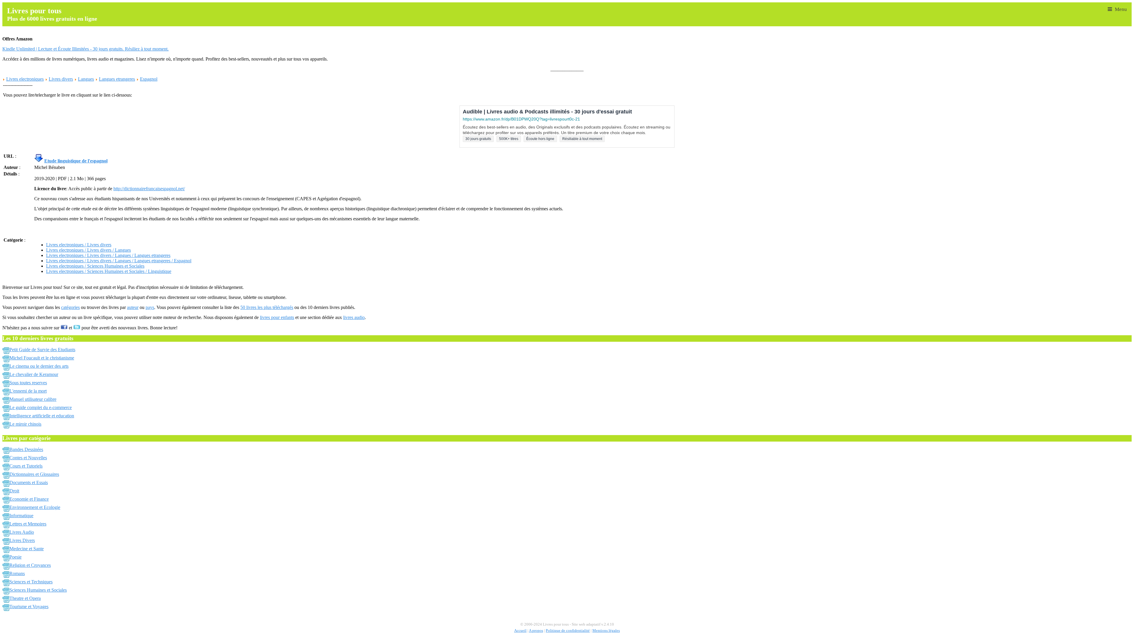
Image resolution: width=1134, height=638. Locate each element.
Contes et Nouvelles (28, 457)
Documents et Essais (28, 482)
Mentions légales (606, 631)
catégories (70, 307)
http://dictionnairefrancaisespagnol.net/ (149, 188)
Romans (17, 573)
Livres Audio (21, 532)
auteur (133, 307)
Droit (14, 490)
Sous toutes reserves (28, 382)
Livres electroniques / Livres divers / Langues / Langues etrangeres (108, 255)
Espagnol (148, 79)
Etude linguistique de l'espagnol (75, 160)
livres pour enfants (277, 317)
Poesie (15, 556)
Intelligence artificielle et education (41, 415)
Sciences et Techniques (31, 581)
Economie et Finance (29, 499)
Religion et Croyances (30, 565)
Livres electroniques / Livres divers (78, 244)
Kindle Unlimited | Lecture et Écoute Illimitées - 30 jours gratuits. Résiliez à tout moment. (85, 48)
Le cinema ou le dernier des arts (39, 366)
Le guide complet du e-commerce (40, 407)
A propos (536, 631)
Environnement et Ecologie (34, 507)
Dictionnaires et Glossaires (34, 474)
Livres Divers (22, 540)
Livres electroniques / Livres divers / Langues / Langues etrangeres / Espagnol (118, 260)
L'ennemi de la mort (28, 390)
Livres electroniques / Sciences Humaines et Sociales (95, 265)
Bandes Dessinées (26, 449)
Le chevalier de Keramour (33, 374)
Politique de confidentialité (568, 631)
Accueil (520, 631)
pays (150, 307)
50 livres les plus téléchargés (266, 307)
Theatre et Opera (25, 598)
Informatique (21, 515)
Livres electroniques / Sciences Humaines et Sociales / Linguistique (108, 271)
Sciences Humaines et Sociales (38, 590)
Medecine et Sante (26, 548)
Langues (86, 79)
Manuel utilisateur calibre (32, 399)
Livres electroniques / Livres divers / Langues (88, 250)
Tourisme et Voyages (28, 606)
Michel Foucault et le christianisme (41, 357)
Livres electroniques (25, 79)
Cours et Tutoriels (26, 465)
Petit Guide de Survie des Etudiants (42, 349)
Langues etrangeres (117, 79)
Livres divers (61, 79)
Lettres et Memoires (27, 523)
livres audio (354, 317)
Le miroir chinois (25, 424)
